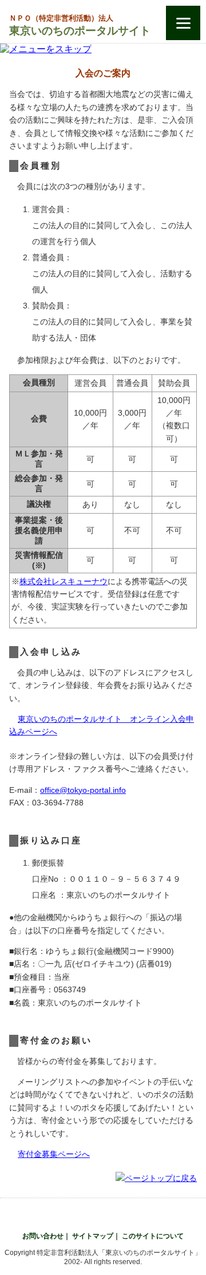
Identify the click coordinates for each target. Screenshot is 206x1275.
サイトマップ (92, 1236)
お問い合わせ (43, 1236)
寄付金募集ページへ (54, 1154)
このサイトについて (153, 1236)
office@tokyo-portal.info (83, 790)
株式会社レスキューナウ (63, 581)
